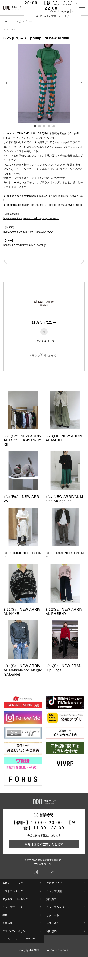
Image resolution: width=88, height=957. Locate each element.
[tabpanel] (44, 83)
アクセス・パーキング (15, 899)
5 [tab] (53, 126)
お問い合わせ (54, 923)
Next (81, 86)
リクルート (52, 915)
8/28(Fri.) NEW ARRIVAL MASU (64, 438)
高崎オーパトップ (12, 883)
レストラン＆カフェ (13, 891)
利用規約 (51, 931)
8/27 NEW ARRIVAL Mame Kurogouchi (64, 498)
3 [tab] (44, 126)
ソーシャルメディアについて (19, 939)
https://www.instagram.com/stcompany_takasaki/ (31, 218)
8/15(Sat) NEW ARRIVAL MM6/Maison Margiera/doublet (23, 670)
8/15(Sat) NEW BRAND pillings (64, 667)
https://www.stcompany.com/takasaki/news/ (28, 231)
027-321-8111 (46, 864)
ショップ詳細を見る (42, 355)
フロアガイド (54, 883)
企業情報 (7, 923)
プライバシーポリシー (15, 931)
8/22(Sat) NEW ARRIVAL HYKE (22, 611)
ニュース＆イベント (57, 907)
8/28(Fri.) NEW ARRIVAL (22, 498)
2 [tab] (39, 126)
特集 (4, 915)
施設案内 (51, 899)
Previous (7, 86)
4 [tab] (49, 126)
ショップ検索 (54, 891)
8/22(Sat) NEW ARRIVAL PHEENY (64, 611)
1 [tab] (35, 126)
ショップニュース (12, 907)
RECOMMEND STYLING (23, 555)
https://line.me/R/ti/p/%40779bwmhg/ (24, 245)
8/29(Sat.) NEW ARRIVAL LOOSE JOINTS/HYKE (23, 440)
